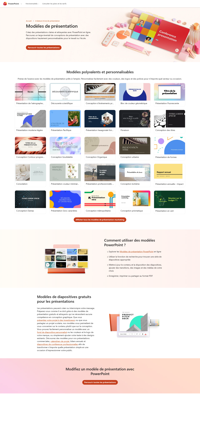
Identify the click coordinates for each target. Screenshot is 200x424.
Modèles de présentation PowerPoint (136, 251)
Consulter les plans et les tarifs (54, 4)
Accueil (29, 21)
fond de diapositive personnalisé (52, 332)
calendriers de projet (60, 341)
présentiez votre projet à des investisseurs (56, 320)
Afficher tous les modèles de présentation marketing (100, 219)
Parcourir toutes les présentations (43, 47)
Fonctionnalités (32, 4)
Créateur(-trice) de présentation (47, 21)
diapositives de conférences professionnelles (57, 344)
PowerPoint (13, 3)
